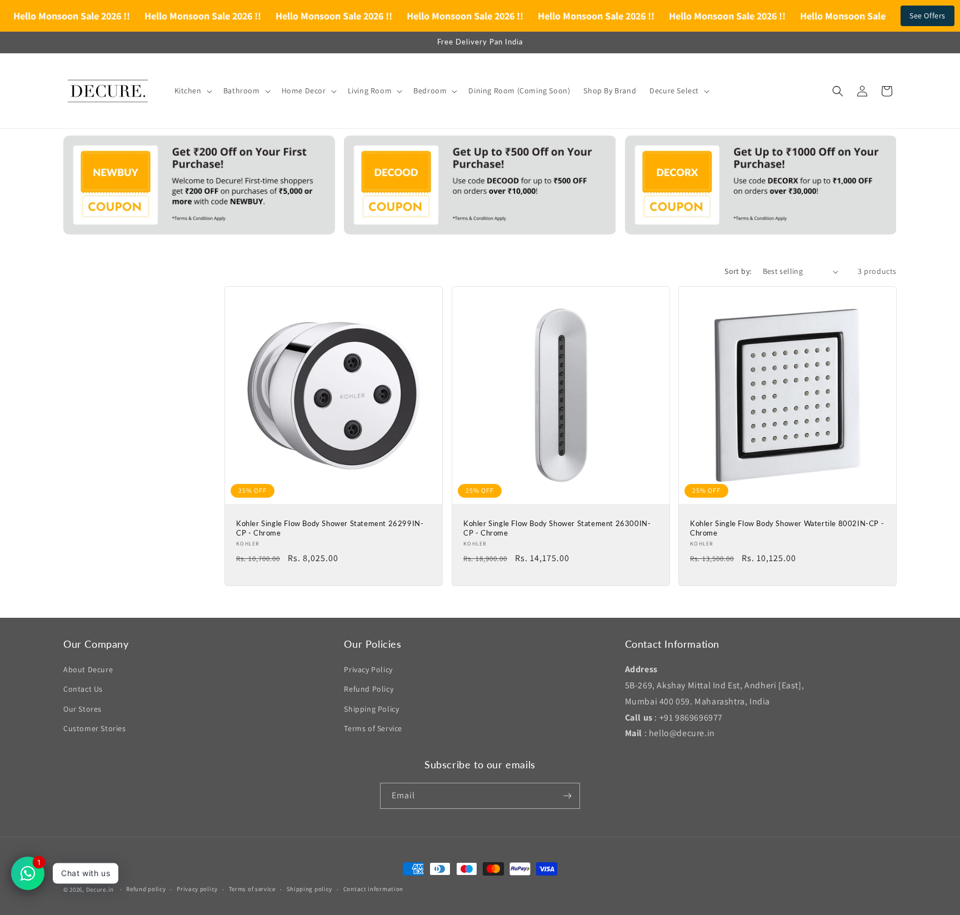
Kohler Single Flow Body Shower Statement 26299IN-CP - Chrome (329, 528)
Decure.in (100, 889)
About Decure (88, 669)
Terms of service (252, 889)
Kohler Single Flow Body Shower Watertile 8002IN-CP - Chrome (787, 528)
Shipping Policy (371, 709)
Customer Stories (94, 728)
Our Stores (82, 709)
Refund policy (146, 889)
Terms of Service (373, 728)
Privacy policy (197, 889)
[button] (192, 90)
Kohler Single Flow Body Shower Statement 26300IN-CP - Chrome (557, 528)
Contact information (373, 889)
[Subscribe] (567, 796)
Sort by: (737, 271)
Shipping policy (310, 889)
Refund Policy (368, 689)
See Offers (927, 16)
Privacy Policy (368, 669)
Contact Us (83, 689)
